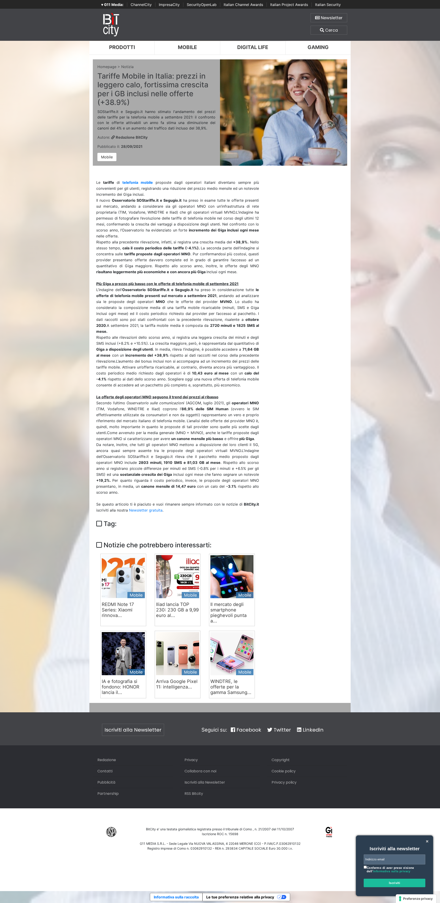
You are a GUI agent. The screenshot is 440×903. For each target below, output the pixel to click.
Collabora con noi (200, 771)
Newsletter (331, 18)
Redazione (106, 760)
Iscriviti (394, 883)
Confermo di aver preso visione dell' (390, 869)
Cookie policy (284, 771)
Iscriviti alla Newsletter (133, 729)
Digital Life (252, 47)
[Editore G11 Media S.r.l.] (329, 832)
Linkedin (312, 729)
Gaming (318, 47)
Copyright (281, 760)
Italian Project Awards (289, 4)
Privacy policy (284, 782)
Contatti (105, 771)
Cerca (331, 30)
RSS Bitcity (193, 793)
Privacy (191, 760)
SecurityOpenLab (202, 4)
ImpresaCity (169, 4)
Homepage (106, 66)
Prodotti (122, 47)
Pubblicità (106, 782)
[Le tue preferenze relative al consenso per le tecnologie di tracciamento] (416, 898)
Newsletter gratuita (145, 510)
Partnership (108, 793)
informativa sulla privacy (391, 871)
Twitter (281, 729)
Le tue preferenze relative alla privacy (240, 897)
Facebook (248, 729)
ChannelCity (141, 4)
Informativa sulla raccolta (176, 897)
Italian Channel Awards (243, 4)
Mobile (187, 47)
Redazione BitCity (131, 137)
